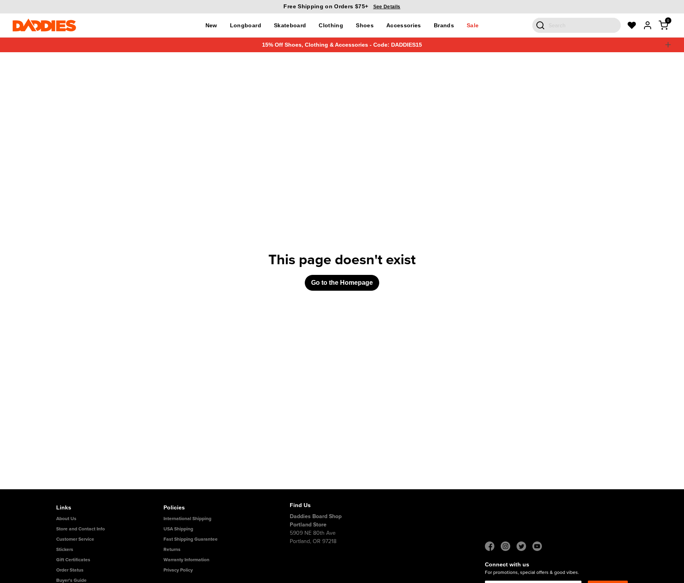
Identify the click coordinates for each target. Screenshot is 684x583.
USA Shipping (178, 528)
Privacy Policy (178, 569)
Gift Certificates (73, 559)
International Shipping (187, 518)
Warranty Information (186, 559)
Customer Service (75, 539)
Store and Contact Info (80, 528)
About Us (66, 518)
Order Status (70, 569)
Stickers (64, 549)
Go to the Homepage (342, 282)
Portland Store (308, 524)
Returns (171, 549)
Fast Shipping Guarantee (190, 539)
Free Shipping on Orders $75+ (341, 6)
